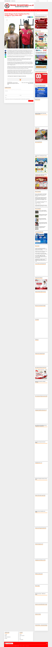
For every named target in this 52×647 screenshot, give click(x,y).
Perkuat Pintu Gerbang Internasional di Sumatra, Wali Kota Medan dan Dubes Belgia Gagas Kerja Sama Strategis (41, 249)
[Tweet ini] (29, 17)
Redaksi (36, 203)
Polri (20, 638)
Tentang (6, 634)
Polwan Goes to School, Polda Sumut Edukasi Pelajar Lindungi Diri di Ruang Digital (41, 251)
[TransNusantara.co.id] (19, 5)
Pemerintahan (21, 639)
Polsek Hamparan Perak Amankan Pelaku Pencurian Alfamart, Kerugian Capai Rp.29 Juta (41, 253)
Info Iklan (6, 638)
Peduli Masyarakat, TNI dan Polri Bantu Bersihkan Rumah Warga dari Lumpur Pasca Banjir (13, 83)
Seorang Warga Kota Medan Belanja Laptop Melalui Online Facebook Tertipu (41, 205)
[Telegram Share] (31, 17)
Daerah (20, 634)
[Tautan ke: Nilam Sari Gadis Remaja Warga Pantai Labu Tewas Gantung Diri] (37, 219)
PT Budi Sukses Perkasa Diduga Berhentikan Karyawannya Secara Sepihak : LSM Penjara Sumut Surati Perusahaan (43, 227)
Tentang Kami (27, 645)
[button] (47, 1)
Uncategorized (6, 17)
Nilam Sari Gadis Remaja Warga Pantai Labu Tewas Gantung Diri (41, 202)
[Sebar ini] (28, 17)
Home (21, 645)
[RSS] (20, 79)
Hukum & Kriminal (22, 635)
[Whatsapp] (32, 17)
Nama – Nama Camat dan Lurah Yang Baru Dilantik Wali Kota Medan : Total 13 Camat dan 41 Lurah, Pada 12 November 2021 (41, 194)
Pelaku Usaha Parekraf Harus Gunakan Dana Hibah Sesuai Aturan (27, 83)
